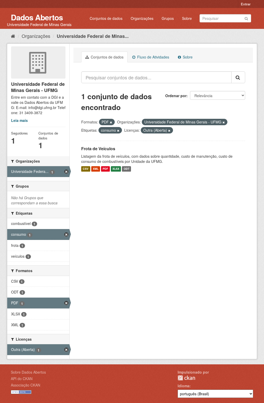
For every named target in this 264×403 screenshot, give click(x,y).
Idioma (183, 385)
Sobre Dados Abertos (28, 372)
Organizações (142, 18)
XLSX (115, 169)
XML (95, 169)
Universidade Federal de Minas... (93, 36)
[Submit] (246, 18)
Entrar (246, 4)
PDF (105, 169)
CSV (85, 169)
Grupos (168, 18)
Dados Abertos (37, 17)
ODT (126, 169)
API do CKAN (21, 378)
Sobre (187, 18)
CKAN (186, 378)
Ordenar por (175, 95)
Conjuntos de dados (106, 18)
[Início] (13, 35)
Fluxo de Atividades (152, 57)
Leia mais (19, 120)
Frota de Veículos (98, 149)
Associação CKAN (25, 385)
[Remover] (111, 122)
